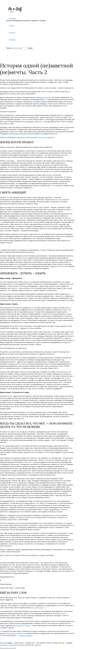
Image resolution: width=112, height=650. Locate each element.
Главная (12, 11)
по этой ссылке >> (38, 608)
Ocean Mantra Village (14, 633)
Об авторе (13, 18)
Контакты (12, 39)
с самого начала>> (25, 635)
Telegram (37, 645)
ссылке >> (63, 613)
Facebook (12, 645)
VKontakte (20, 645)
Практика (12, 32)
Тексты (12, 25)
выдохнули (4, 185)
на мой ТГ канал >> (23, 625)
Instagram (4, 645)
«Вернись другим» (43, 97)
